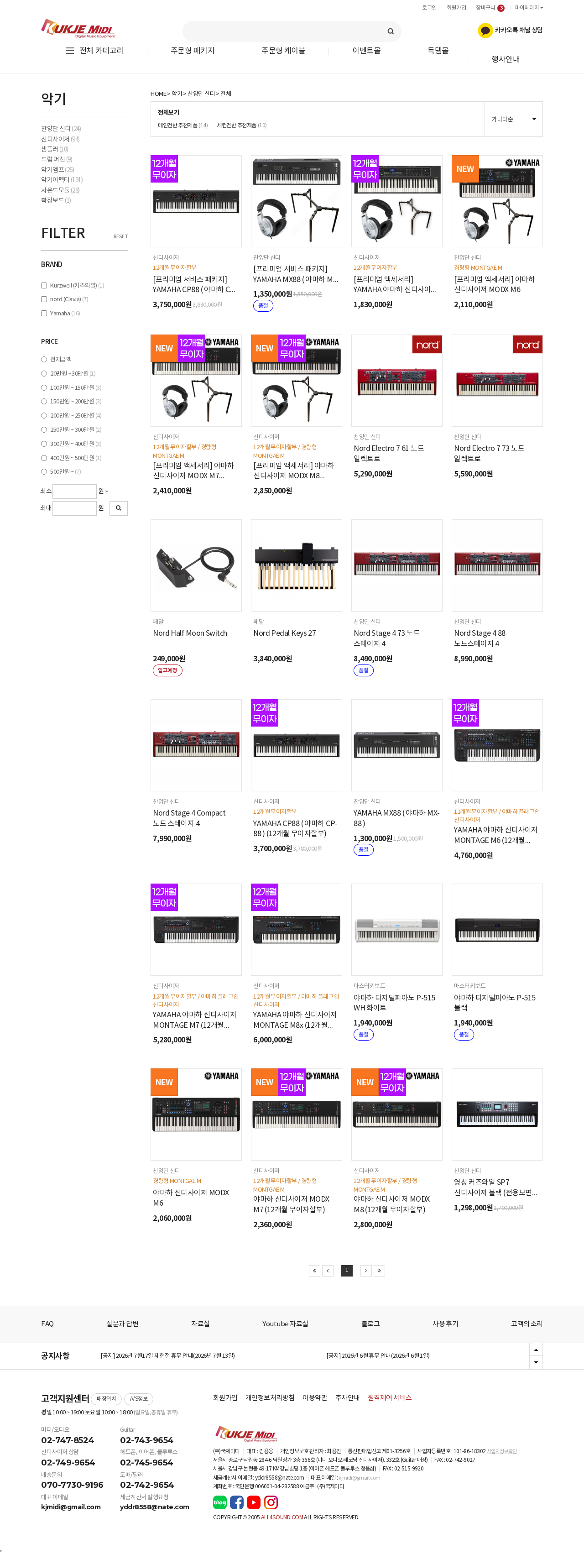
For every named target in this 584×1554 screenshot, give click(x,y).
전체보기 (168, 112)
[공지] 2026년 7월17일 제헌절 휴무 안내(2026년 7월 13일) (167, 1356)
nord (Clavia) (69, 299)
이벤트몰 (366, 51)
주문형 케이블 (283, 51)
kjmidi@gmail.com (70, 1507)
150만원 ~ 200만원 (75, 401)
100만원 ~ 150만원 (75, 388)
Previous (536, 1350)
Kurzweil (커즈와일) (77, 286)
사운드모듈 (60, 190)
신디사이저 (60, 139)
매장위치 (106, 1399)
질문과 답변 (122, 1324)
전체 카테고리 (102, 51)
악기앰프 (57, 170)
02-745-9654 (146, 1463)
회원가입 (456, 8)
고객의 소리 (527, 1324)
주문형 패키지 (192, 51)
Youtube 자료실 (285, 1324)
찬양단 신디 (61, 129)
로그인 (429, 8)
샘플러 (54, 149)
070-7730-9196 (72, 1485)
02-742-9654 (147, 1485)
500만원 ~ (65, 472)
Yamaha (65, 313)
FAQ (47, 1324)
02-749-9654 (68, 1463)
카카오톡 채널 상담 (518, 30)
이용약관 (314, 1398)
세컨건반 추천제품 (241, 126)
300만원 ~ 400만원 (75, 444)
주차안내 (347, 1398)
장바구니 (489, 8)
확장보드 (56, 200)
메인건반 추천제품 (183, 126)
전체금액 (60, 359)
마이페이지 (527, 8)
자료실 (200, 1324)
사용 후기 (445, 1324)
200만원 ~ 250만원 (75, 416)
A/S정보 (139, 1399)
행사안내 (505, 60)
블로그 (370, 1324)
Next (536, 1362)
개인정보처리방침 (270, 1398)
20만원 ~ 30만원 (72, 374)
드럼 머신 (56, 159)
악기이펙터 (62, 180)
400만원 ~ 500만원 (75, 458)
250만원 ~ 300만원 (75, 430)
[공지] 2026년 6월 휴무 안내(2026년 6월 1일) (378, 1356)
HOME (158, 94)
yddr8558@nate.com (154, 1507)
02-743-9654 (147, 1440)
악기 (177, 94)
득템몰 (438, 51)
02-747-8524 (67, 1440)
